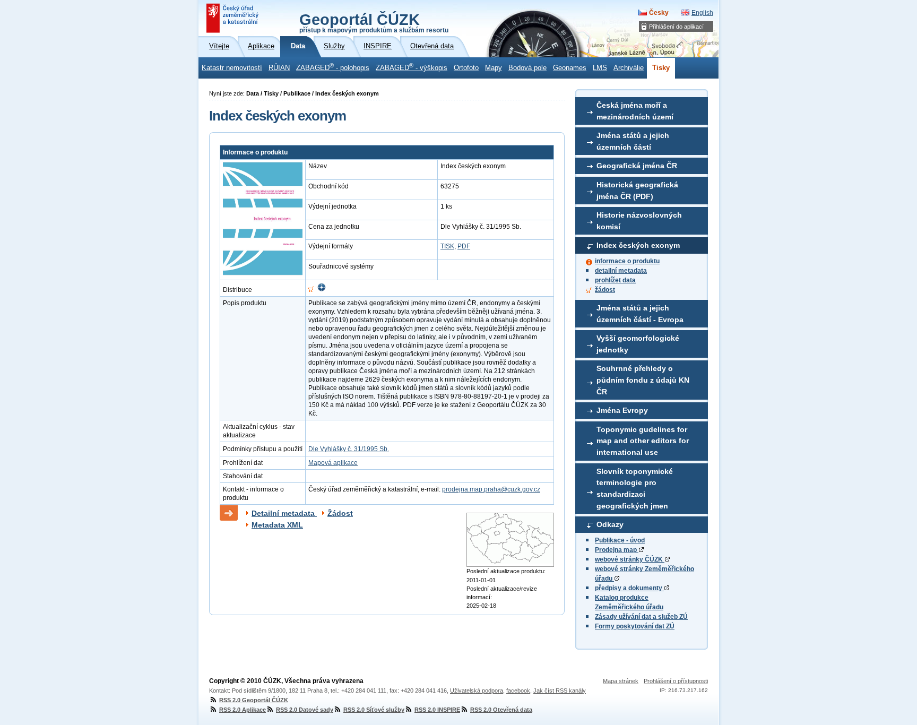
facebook (518, 690)
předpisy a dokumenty (629, 588)
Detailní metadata (284, 513)
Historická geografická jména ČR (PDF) (637, 190)
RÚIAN (279, 68)
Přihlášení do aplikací (676, 26)
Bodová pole (527, 68)
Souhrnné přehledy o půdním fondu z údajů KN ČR (642, 379)
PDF (463, 246)
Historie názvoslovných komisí (639, 221)
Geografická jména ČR (636, 165)
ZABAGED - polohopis (332, 67)
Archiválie (628, 68)
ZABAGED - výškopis (411, 67)
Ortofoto (466, 68)
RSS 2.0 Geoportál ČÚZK (253, 700)
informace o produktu (627, 261)
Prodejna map (616, 550)
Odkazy (610, 524)
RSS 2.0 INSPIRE (437, 709)
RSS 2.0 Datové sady (304, 709)
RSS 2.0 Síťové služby (373, 709)
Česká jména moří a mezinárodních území (634, 111)
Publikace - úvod (620, 540)
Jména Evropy (622, 410)
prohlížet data (615, 280)
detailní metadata (621, 270)
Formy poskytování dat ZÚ (634, 626)
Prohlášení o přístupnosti (676, 681)
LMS (600, 68)
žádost (605, 290)
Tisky (661, 68)
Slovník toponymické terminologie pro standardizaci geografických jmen (634, 488)
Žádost (340, 513)
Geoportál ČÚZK (373, 22)
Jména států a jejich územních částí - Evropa (640, 314)
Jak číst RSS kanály (559, 690)
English (702, 12)
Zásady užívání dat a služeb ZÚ (641, 616)
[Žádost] (311, 290)
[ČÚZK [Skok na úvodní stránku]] (233, 18)
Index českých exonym (638, 245)
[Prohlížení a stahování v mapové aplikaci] (321, 290)
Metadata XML (277, 525)
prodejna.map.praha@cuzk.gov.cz (491, 489)
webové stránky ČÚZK (629, 559)
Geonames (569, 68)
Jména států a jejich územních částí (632, 141)
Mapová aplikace (333, 463)
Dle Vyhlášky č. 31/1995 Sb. (348, 449)
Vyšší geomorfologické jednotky (637, 344)
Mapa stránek (620, 681)
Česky (659, 12)
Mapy (493, 68)
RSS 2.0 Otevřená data (501, 709)
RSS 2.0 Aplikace (242, 709)
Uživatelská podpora (476, 690)
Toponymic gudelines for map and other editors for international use (642, 440)
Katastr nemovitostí (232, 68)
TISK (447, 246)
